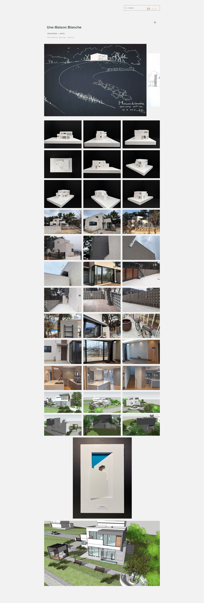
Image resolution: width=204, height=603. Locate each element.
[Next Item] (155, 80)
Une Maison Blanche (64, 27)
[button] (155, 22)
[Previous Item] (48, 80)
